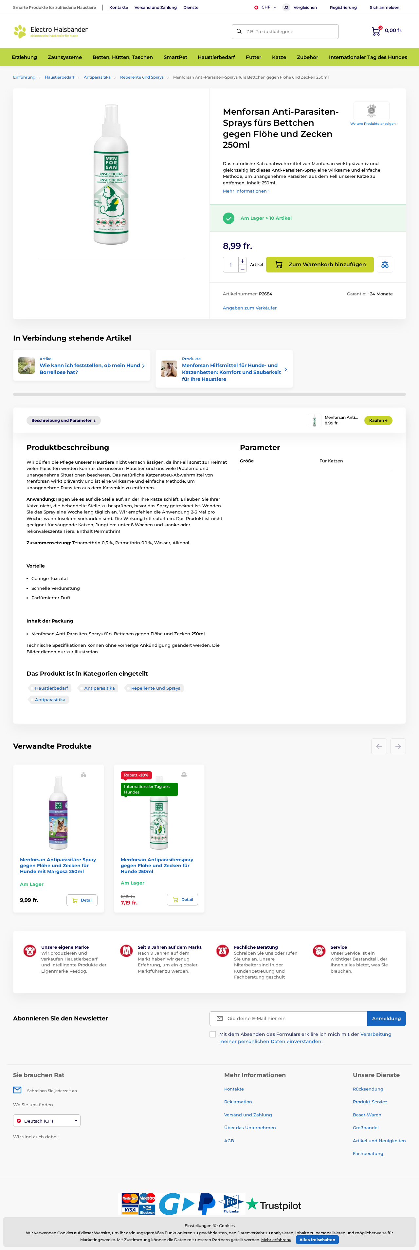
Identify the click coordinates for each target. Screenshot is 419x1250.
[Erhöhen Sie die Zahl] (242, 261)
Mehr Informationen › (246, 191)
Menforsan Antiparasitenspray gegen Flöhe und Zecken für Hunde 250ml (157, 865)
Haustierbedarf (59, 77)
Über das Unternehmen (250, 1127)
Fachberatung (368, 1153)
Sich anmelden (384, 7)
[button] (83, 774)
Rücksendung (368, 1088)
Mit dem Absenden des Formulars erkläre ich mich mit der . (305, 1037)
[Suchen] (239, 31)
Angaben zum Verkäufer (250, 307)
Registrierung (343, 7)
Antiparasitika (97, 77)
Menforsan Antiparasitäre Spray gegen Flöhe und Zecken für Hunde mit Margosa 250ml (58, 865)
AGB (229, 1140)
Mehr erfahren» (276, 1239)
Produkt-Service (370, 1101)
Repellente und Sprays (142, 77)
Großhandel (366, 1127)
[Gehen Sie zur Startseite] (50, 31)
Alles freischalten (317, 1239)
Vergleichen (305, 7)
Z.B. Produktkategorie (269, 31)
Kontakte (118, 7)
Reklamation (238, 1101)
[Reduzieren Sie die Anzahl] (242, 269)
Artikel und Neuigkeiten (379, 1140)
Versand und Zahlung (156, 7)
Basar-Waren (367, 1114)
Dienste (190, 7)
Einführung (24, 77)
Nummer (231, 264)
